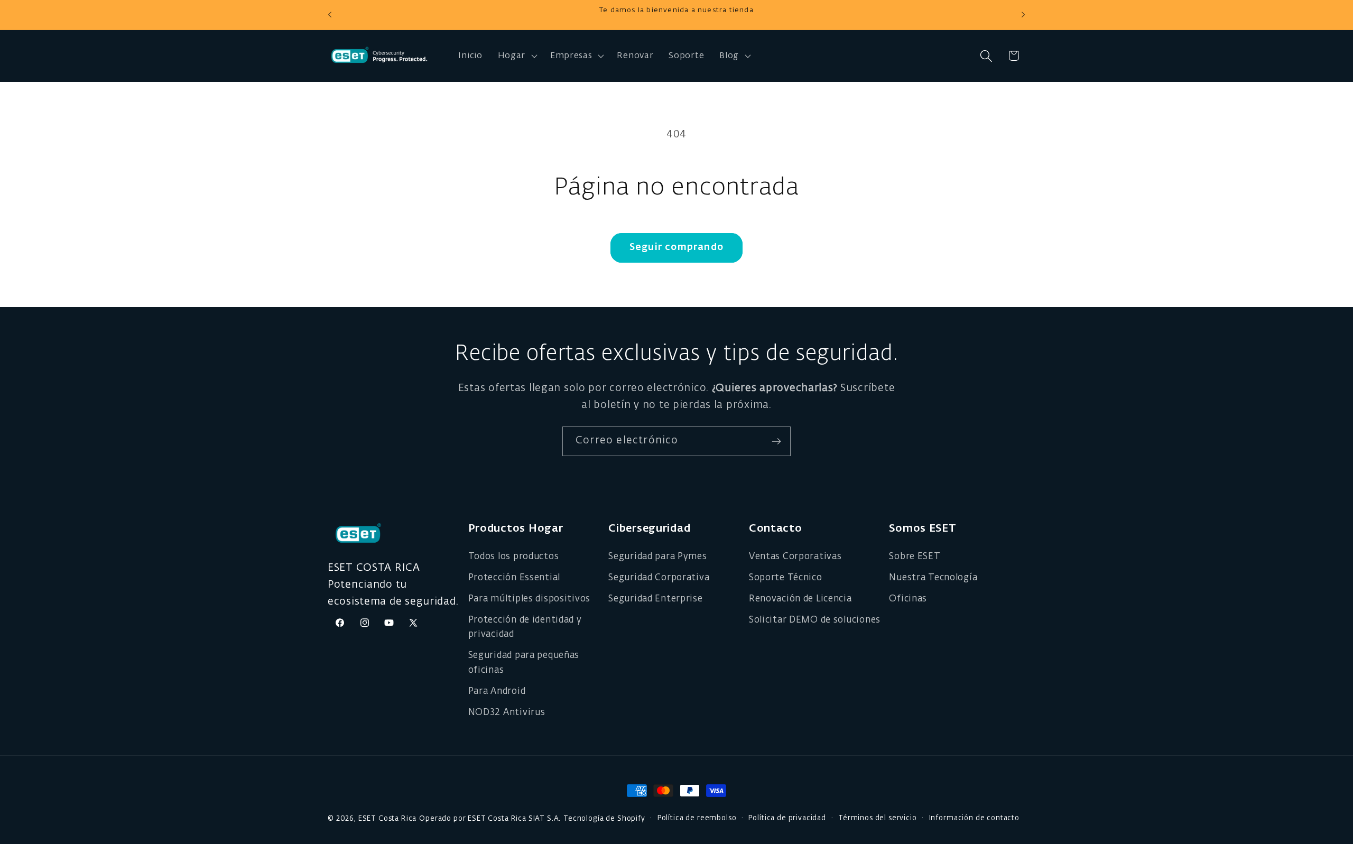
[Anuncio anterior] (329, 15)
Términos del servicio (877, 818)
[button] (516, 56)
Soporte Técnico (785, 577)
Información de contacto (974, 818)
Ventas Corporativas (795, 556)
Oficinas (908, 599)
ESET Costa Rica (387, 818)
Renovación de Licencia (800, 599)
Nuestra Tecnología (933, 577)
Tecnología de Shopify (604, 818)
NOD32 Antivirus (506, 712)
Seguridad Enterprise (655, 599)
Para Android (497, 691)
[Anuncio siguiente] (1023, 15)
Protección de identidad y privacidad (525, 627)
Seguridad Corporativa (658, 577)
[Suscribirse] (776, 441)
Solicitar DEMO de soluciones (815, 620)
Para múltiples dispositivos (529, 599)
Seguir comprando (676, 247)
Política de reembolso (697, 818)
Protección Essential (514, 577)
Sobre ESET (914, 556)
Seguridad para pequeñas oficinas (524, 663)
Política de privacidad (787, 818)
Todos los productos (513, 556)
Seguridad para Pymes (657, 556)
